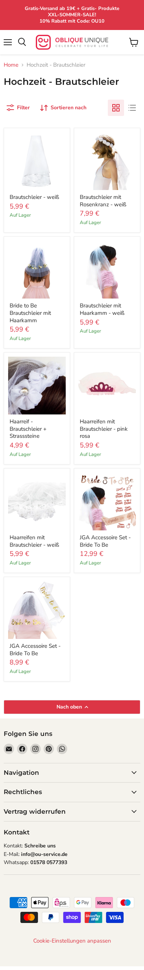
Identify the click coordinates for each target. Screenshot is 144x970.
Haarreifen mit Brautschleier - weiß (34, 541)
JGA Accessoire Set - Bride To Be (105, 541)
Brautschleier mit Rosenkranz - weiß (103, 200)
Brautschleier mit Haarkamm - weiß (102, 309)
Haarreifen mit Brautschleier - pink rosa (104, 429)
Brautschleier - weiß (34, 197)
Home (11, 65)
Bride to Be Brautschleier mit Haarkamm (30, 313)
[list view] (132, 108)
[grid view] (116, 108)
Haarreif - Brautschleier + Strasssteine (28, 429)
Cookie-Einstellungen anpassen (72, 941)
